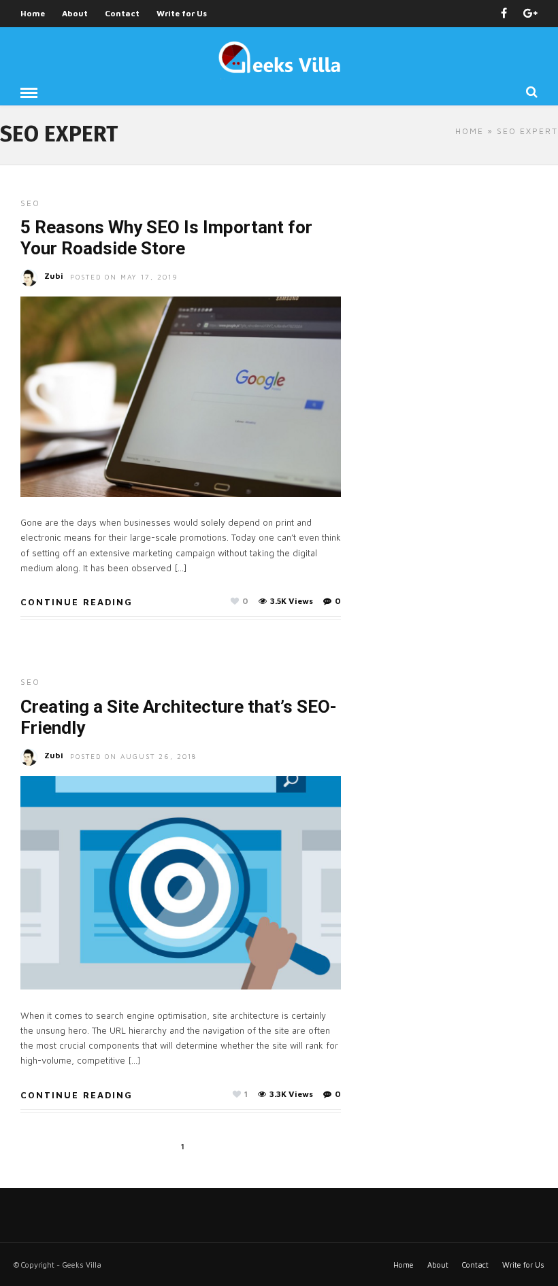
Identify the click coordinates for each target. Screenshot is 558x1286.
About (75, 13)
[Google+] (530, 13)
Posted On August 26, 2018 (133, 756)
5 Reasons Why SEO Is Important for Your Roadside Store (166, 237)
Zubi (53, 276)
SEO (30, 203)
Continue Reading (76, 601)
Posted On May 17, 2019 (124, 277)
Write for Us (182, 13)
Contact (122, 13)
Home (32, 13)
